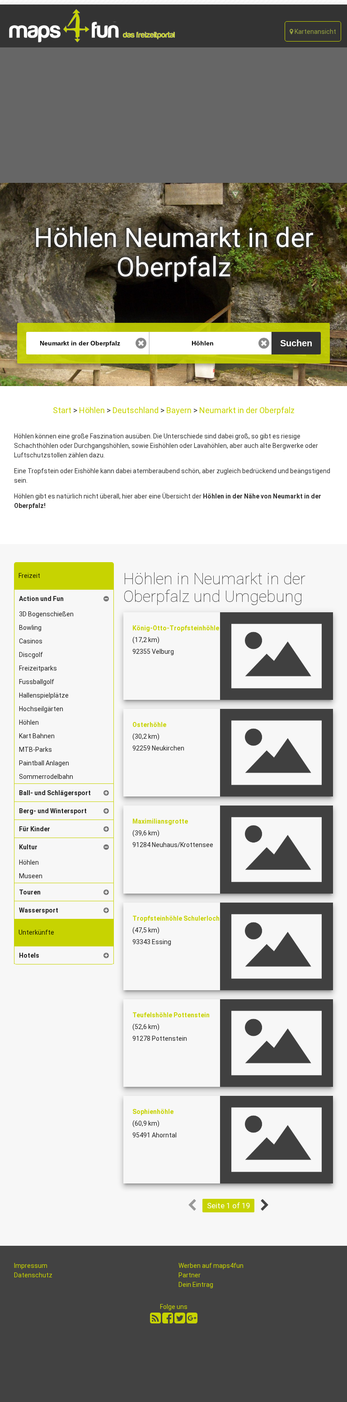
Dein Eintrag (195, 1284)
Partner (189, 1275)
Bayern (178, 410)
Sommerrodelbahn (46, 776)
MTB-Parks (35, 749)
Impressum (30, 1265)
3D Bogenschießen (46, 614)
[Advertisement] (173, 115)
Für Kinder (34, 829)
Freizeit (29, 575)
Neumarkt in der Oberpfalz (246, 410)
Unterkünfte (36, 932)
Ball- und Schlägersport (55, 792)
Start (63, 410)
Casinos (30, 641)
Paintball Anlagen (44, 763)
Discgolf (31, 654)
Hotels (29, 955)
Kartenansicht (314, 31)
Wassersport (38, 910)
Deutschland (135, 410)
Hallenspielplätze (44, 695)
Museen (30, 876)
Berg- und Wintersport (53, 811)
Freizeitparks (38, 668)
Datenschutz (33, 1275)
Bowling (30, 627)
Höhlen (92, 410)
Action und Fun (41, 598)
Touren (30, 892)
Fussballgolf (36, 681)
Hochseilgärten (41, 709)
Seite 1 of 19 (228, 1205)
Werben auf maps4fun (211, 1265)
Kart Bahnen (37, 736)
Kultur (28, 847)
